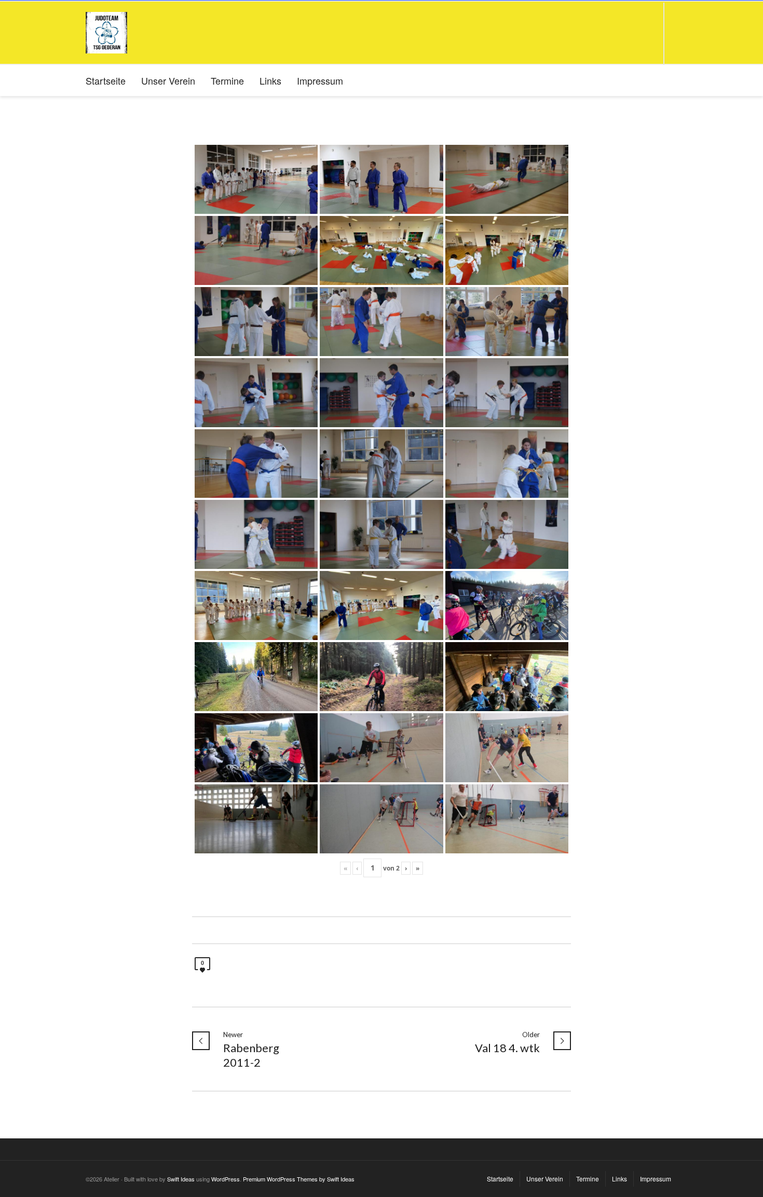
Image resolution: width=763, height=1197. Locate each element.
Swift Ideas (181, 1179)
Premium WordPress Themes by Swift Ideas (299, 1179)
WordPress (225, 1179)
